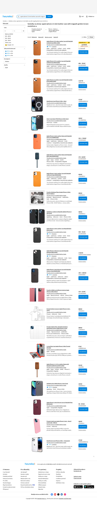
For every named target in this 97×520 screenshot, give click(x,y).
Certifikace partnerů (61, 478)
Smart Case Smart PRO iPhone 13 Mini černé (58, 119)
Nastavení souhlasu (25, 481)
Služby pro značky (42, 481)
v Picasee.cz (81, 311)
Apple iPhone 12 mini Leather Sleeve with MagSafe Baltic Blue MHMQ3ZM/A (59, 155)
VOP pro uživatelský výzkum (27, 487)
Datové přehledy (42, 483)
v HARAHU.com (82, 348)
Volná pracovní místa (8, 478)
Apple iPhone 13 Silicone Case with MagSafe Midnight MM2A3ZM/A (61, 257)
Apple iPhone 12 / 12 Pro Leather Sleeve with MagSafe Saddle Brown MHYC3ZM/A (58, 365)
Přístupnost (6, 489)
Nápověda (40, 489)
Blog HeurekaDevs (7, 485)
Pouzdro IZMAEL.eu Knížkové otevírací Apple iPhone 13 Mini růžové (58, 291)
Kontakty (5, 474)
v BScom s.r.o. (82, 82)
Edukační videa (41, 487)
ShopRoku (58, 474)
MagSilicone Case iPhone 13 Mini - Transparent (58, 441)
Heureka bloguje (7, 483)
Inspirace (58, 481)
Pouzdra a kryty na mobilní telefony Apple (56, 45)
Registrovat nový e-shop (44, 474)
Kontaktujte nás (77, 471)
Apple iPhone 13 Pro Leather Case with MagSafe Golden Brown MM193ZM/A (58, 61)
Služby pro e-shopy (42, 476)
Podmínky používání (7, 476)
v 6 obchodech (82, 274)
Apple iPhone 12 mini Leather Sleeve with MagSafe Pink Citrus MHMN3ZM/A (59, 136)
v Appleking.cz (82, 213)
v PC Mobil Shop (82, 120)
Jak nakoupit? (24, 472)
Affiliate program (42, 485)
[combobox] (31, 16)
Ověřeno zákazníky (60, 472)
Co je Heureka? (6, 472)
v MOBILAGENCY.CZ (83, 101)
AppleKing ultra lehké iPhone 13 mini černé (57, 383)
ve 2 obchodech (82, 65)
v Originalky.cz (82, 176)
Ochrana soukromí (25, 483)
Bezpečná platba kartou (26, 485)
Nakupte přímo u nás (25, 478)
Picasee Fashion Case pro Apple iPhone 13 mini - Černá (58, 309)
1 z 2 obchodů (82, 48)
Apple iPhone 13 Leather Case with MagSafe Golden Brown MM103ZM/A (59, 80)
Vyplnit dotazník (77, 478)
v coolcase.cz (82, 195)
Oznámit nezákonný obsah (9, 487)
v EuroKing (81, 367)
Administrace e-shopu (43, 472)
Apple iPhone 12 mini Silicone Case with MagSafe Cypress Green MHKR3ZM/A (59, 270)
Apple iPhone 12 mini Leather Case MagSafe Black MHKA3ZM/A (61, 235)
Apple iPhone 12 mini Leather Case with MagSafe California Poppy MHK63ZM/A (59, 174)
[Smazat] (44, 16)
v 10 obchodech (82, 140)
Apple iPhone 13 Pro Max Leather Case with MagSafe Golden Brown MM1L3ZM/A (60, 42)
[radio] (4, 51)
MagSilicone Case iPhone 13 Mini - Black (56, 101)
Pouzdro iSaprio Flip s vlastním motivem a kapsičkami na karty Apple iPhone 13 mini (57, 327)
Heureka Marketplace (43, 478)
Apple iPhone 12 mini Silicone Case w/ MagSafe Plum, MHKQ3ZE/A (60, 403)
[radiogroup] (14, 53)
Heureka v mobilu (25, 474)
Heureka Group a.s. (41, 498)
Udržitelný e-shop (60, 483)
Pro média (5, 481)
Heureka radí (24, 476)
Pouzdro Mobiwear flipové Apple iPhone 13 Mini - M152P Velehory (59, 193)
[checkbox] (4, 34)
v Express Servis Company (85, 254)
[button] (7, 31)
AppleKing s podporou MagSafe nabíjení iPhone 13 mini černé (59, 212)
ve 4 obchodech (82, 405)
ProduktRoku (59, 476)
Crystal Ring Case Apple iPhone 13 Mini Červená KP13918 (58, 347)
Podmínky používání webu (65, 498)
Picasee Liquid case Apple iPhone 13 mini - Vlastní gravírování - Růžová (59, 422)
